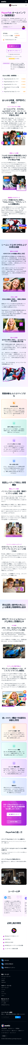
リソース (3, 989)
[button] (14, 46)
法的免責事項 (4, 1028)
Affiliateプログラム (5, 1005)
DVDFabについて (5, 1001)
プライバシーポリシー (6, 1030)
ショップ (3, 978)
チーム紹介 (3, 1003)
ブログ (2, 995)
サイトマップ (13, 1032)
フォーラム (3, 993)
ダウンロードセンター (6, 976)
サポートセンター (5, 987)
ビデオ (2, 991)
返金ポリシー (21, 1030)
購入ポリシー (14, 1030)
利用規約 (17, 1028)
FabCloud (3, 982)
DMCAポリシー (11, 1028)
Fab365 (3, 980)
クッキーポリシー (5, 1032)
